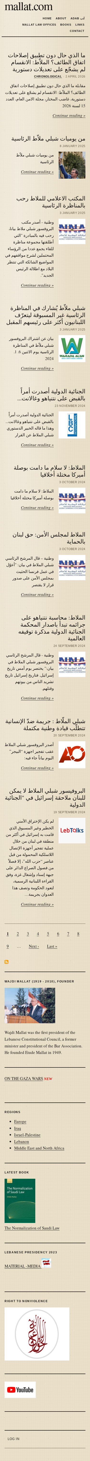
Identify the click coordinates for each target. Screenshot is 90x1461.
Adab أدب (77, 18)
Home (47, 18)
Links (79, 24)
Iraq (17, 1128)
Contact (77, 30)
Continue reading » (69, 115)
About (61, 18)
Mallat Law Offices (39, 24)
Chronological (48, 76)
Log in (13, 1439)
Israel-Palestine (27, 1134)
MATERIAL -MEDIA (23, 1266)
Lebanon (21, 1141)
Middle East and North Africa (39, 1148)
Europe (20, 1121)
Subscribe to (6, 962)
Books (65, 24)
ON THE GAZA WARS (24, 1078)
